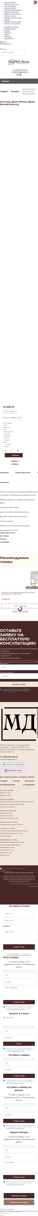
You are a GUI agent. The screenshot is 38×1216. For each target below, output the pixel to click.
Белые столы (5, 855)
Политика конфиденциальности (24, 884)
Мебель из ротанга (7, 807)
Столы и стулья (9, 16)
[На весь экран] (5, 1213)
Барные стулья (5, 795)
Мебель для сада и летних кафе (12, 804)
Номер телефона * (7, 672)
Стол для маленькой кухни (10, 845)
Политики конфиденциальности (15, 1009)
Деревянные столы (7, 847)
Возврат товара (10, 29)
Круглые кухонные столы (9, 818)
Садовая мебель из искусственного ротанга (16, 802)
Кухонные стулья (6, 816)
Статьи (16, 781)
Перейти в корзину (19, 1196)
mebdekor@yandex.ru (20, 72)
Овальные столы (6, 853)
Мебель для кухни (11, 12)
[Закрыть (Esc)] (1, 1213)
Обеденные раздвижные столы (12, 842)
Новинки (7, 33)
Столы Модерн (5, 836)
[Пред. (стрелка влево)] (1, 1215)
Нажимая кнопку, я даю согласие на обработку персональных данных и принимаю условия (18, 691)
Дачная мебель (10, 8)
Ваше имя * (4, 663)
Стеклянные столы (7, 850)
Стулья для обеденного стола (11, 833)
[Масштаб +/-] (7, 1213)
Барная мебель (10, 6)
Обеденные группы (9, 822)
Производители (7, 785)
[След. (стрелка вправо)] (3, 1215)
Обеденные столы (11, 4)
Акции (6, 35)
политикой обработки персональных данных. (19, 955)
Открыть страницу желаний (10, 1211)
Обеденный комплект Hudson (11, 824)
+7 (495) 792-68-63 (20, 70)
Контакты (7, 36)
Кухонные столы (6, 813)
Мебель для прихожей (12, 18)
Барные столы (5, 793)
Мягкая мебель (10, 2)
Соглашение (33, 886)
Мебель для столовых (12, 14)
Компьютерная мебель (13, 10)
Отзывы (7, 31)
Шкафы (7, 20)
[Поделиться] (3, 1213)
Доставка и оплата (11, 27)
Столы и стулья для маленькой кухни (14, 831)
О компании (8, 38)
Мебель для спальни (12, 23)
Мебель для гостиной (12, 22)
